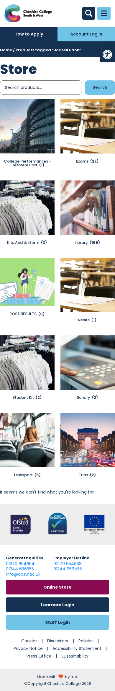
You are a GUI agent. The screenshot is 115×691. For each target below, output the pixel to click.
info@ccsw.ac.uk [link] (23, 574)
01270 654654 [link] (20, 564)
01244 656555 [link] (20, 569)
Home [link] (6, 50)
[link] (107, 54)
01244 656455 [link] (67, 569)
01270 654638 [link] (67, 564)
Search (100, 87)
